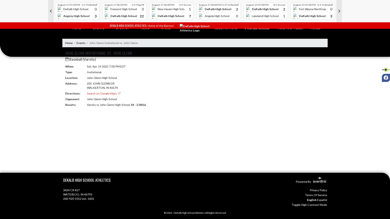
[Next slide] (339, 11)
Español (322, 200)
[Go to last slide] (51, 11)
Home (69, 43)
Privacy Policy (318, 190)
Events (81, 43)
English (311, 200)
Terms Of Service (316, 195)
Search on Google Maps (102, 93)
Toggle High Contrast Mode (309, 204)
